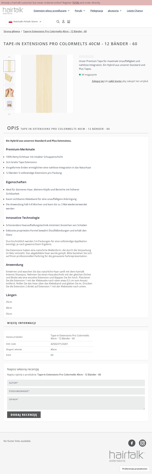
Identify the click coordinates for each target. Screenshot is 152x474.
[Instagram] (142, 443)
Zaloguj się (98, 81)
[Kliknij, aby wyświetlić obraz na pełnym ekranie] (44, 84)
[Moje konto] (63, 21)
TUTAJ (76, 2)
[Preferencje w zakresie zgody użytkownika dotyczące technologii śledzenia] (135, 469)
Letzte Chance (135, 10)
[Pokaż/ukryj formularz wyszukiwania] (58, 21)
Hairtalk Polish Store (26, 21)
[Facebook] (131, 443)
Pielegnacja (96, 10)
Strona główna (12, 31)
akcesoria (113, 10)
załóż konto (115, 81)
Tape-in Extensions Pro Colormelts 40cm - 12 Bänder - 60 (55, 31)
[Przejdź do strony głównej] (13, 10)
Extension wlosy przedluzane (50, 10)
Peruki (78, 10)
